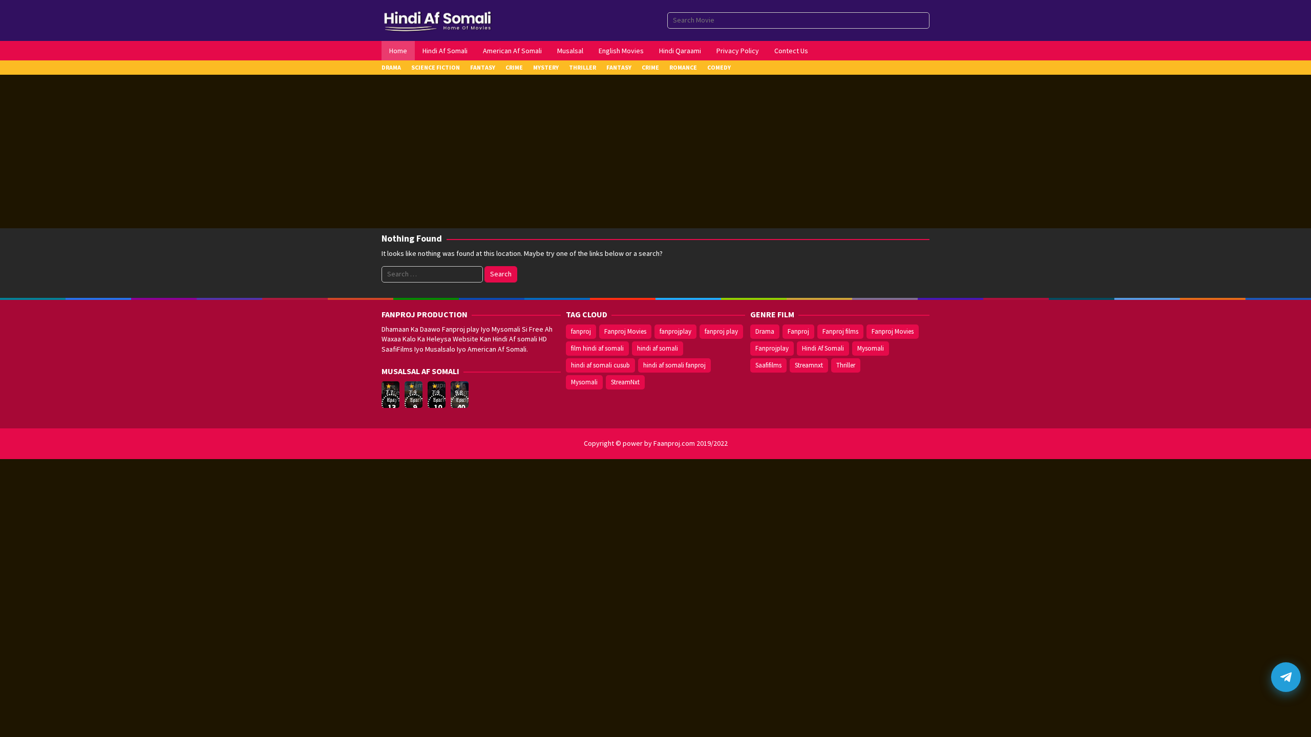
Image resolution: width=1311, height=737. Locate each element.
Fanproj (798, 331)
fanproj (581, 331)
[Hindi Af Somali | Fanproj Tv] (438, 19)
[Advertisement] (655, 151)
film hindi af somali (597, 348)
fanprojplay (675, 331)
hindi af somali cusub (600, 365)
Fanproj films (840, 331)
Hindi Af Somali (823, 348)
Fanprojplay (772, 348)
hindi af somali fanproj (674, 365)
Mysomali (584, 382)
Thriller (845, 365)
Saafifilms (768, 365)
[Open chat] (1286, 677)
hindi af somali (657, 348)
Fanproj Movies (625, 331)
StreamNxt (625, 382)
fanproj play (721, 331)
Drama (764, 331)
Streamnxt (809, 365)
